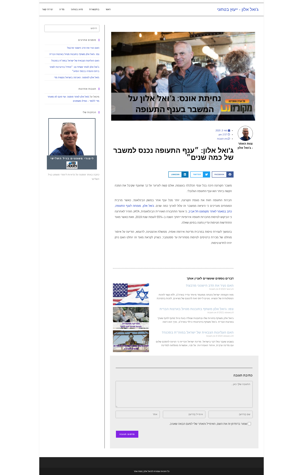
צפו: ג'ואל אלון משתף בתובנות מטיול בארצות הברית (197, 309)
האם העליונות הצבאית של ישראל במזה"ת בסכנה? (198, 332)
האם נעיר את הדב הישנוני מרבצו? (210, 285)
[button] (223, 174)
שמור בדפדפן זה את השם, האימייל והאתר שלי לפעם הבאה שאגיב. (208, 423)
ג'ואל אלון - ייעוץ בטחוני (237, 9)
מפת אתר (138, 471)
